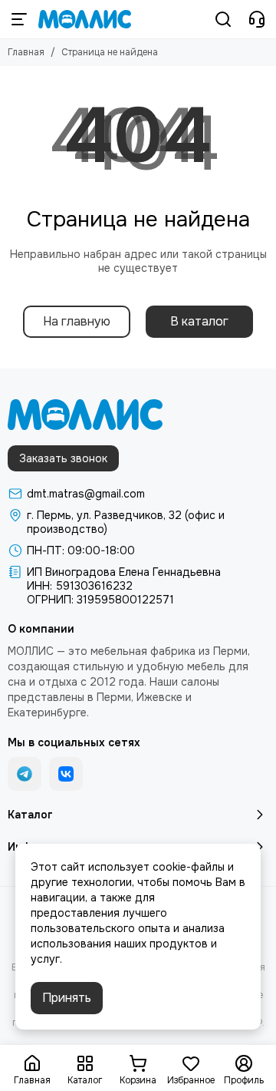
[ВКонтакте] (66, 774)
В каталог (199, 321)
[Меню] (19, 19)
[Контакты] (257, 19)
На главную (76, 321)
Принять (66, 998)
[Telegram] (24, 774)
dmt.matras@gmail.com (86, 494)
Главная (26, 52)
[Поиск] (223, 19)
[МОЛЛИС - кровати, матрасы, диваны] (84, 19)
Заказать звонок (63, 458)
